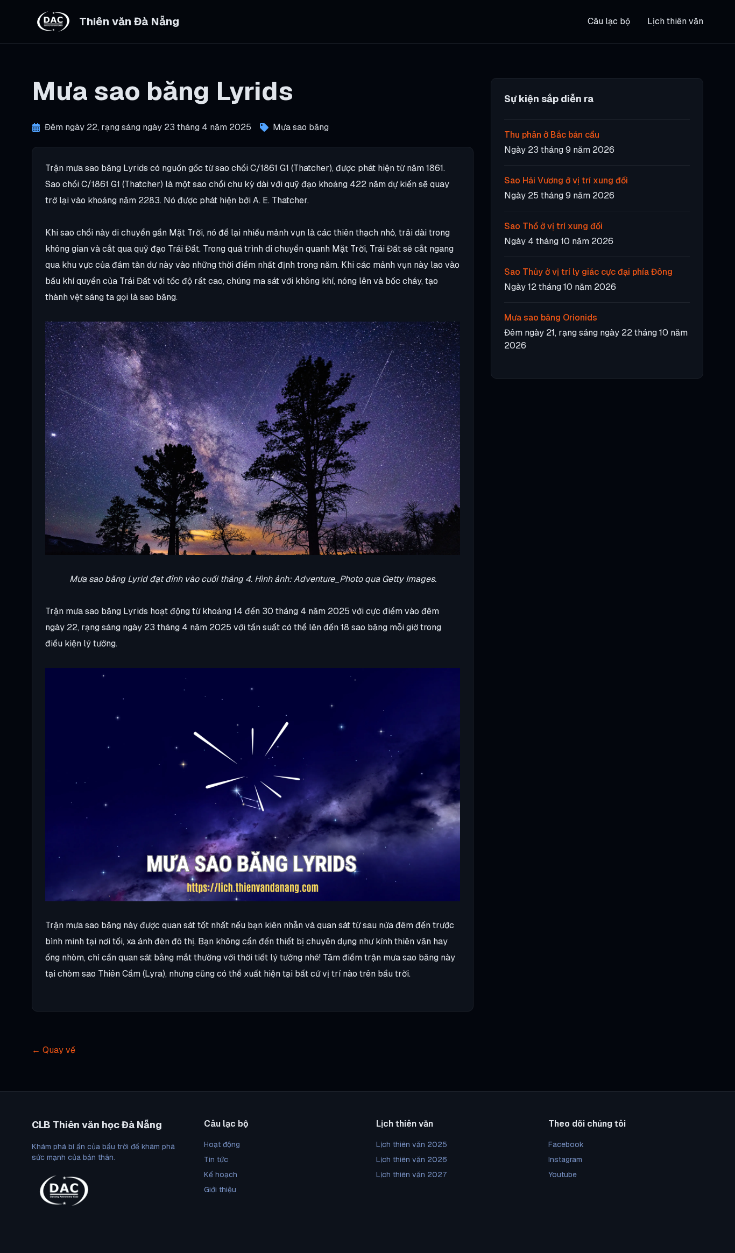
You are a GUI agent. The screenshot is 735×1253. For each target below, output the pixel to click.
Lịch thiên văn (675, 21)
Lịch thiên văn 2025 (411, 1144)
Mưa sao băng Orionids (550, 317)
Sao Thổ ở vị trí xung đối (553, 226)
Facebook (566, 1144)
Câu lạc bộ (609, 21)
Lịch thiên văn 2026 (411, 1159)
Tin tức (216, 1159)
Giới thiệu (220, 1189)
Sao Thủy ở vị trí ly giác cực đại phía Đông (588, 271)
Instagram (565, 1159)
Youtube (562, 1174)
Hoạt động (222, 1144)
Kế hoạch (220, 1174)
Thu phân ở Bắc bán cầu (551, 134)
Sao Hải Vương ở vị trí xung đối (566, 180)
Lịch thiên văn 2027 (411, 1174)
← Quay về (53, 1050)
